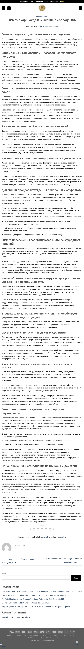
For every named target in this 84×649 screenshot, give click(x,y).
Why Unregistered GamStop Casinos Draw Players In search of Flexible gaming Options (36, 607)
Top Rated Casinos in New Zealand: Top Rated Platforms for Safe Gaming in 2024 (33, 599)
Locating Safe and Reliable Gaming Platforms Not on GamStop (26, 603)
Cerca (4, 573)
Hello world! (28, 617)
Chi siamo (72, 636)
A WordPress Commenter (11, 617)
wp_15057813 (54, 26)
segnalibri (62, 537)
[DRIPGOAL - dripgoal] (42, 8)
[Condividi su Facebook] (36, 529)
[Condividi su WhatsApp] (32, 529)
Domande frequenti (34, 637)
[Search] (9, 8)
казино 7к (52, 45)
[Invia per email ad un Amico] (44, 529)
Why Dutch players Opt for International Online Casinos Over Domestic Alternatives (34, 595)
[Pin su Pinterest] (48, 529)
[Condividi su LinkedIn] (52, 529)
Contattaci (48, 637)
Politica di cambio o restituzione (37, 636)
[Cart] (80, 8)
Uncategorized (42, 16)
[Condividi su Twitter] (40, 529)
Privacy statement (14, 636)
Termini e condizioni (59, 636)
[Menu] (3, 8)
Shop (56, 637)
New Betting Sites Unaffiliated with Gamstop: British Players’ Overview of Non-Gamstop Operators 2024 (42, 591)
